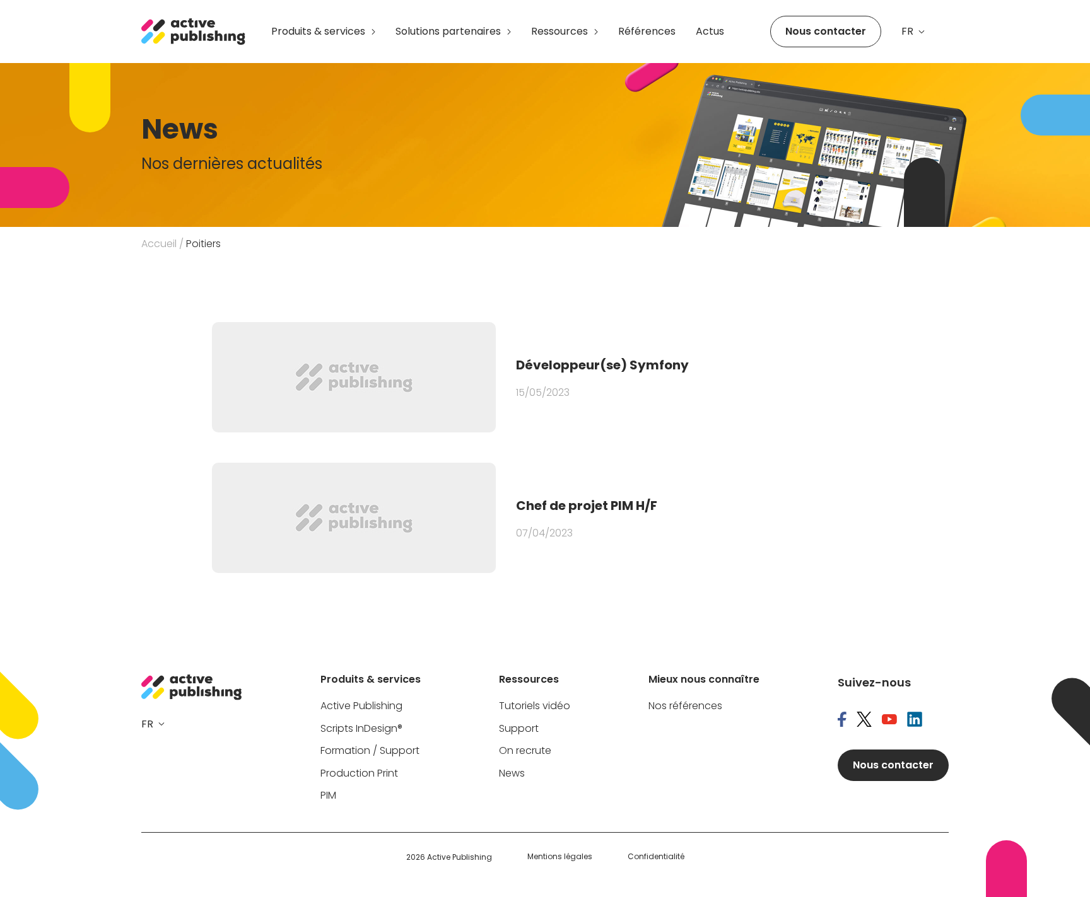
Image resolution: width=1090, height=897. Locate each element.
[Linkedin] (914, 720)
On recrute (525, 751)
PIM (328, 796)
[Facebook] (842, 720)
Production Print (359, 774)
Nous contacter (825, 31)
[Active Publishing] (193, 31)
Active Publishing (361, 706)
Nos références (685, 706)
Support (519, 729)
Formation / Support (369, 751)
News (512, 774)
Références (647, 31)
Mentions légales (559, 857)
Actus (710, 31)
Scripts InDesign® (361, 729)
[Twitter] (864, 720)
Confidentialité (656, 857)
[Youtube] (889, 720)
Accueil (159, 243)
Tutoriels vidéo (534, 706)
